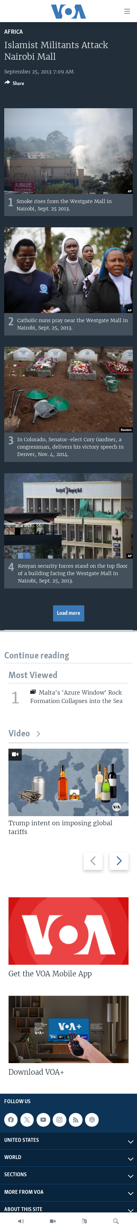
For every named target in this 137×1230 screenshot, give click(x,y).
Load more (68, 613)
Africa (13, 32)
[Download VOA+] (68, 1029)
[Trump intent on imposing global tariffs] (68, 782)
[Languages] (84, 1221)
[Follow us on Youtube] (43, 1119)
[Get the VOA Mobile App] (68, 931)
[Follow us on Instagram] (59, 1119)
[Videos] (52, 1221)
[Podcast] (91, 1119)
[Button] (14, 84)
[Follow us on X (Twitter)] (27, 1119)
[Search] (115, 1221)
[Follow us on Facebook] (11, 1119)
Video (19, 734)
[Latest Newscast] (21, 1221)
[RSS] (75, 1119)
